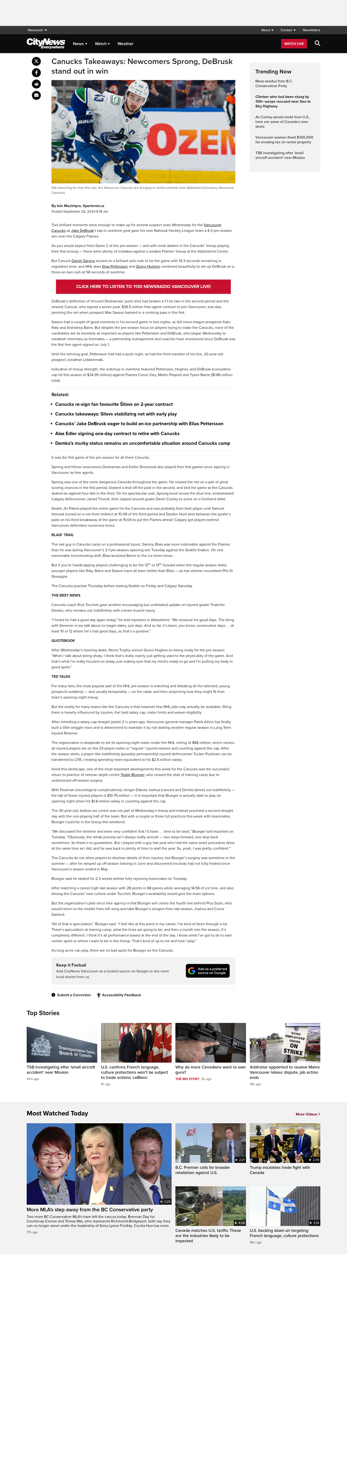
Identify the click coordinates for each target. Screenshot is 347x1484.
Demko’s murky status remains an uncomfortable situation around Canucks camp (142, 443)
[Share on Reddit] (36, 84)
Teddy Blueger (132, 774)
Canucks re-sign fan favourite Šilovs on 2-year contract (114, 404)
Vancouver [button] (35, 30)
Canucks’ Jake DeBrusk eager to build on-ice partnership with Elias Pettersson (139, 424)
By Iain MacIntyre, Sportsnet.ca (77, 206)
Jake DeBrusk (82, 230)
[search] (317, 43)
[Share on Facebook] (36, 72)
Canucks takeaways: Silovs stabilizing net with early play (116, 414)
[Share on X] (36, 61)
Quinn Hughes (148, 266)
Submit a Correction (74, 995)
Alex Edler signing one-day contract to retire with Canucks (117, 434)
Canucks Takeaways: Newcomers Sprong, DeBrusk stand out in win (142, 66)
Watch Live (294, 44)
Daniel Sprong (83, 261)
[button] (267, 30)
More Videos (306, 1114)
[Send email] (36, 95)
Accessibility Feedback (121, 995)
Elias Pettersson (115, 266)
